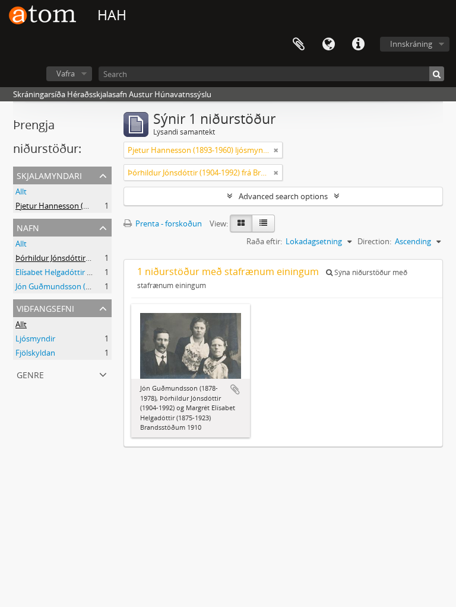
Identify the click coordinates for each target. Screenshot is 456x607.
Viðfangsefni (45, 307)
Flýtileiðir (358, 44)
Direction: (374, 241)
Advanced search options (283, 196)
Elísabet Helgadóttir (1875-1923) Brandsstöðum (98, 272)
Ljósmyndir (35, 338)
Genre (30, 374)
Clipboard (299, 44)
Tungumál (328, 44)
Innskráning (411, 44)
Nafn (28, 227)
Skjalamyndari (49, 175)
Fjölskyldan (35, 352)
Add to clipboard (235, 389)
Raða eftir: (264, 241)
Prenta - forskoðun (168, 223)
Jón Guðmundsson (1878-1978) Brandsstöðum (96, 286)
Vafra (65, 73)
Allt (21, 191)
